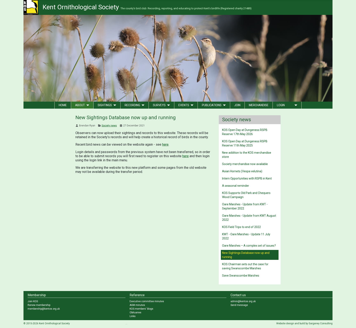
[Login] (295, 105)
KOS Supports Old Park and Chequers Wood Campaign (246, 195)
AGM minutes (137, 305)
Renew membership (39, 305)
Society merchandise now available (245, 164)
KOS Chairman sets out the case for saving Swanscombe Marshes (245, 266)
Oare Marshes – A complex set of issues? (249, 245)
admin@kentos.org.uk (243, 301)
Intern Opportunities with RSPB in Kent (247, 178)
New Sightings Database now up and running (245, 255)
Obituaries (135, 312)
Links (133, 316)
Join (237, 105)
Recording (132, 105)
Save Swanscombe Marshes (240, 275)
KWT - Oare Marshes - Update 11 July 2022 (246, 236)
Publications (211, 105)
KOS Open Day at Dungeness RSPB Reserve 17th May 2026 (244, 132)
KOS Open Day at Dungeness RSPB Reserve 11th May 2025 (244, 143)
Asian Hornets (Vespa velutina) (242, 171)
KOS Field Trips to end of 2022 (241, 227)
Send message (239, 305)
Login (281, 105)
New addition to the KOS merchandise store (246, 154)
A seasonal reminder (235, 185)
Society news (109, 125)
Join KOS (33, 301)
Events (183, 105)
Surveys (159, 105)
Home (63, 105)
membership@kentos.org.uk (44, 308)
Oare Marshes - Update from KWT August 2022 (249, 217)
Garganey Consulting (321, 323)
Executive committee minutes (147, 301)
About (80, 105)
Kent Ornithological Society (147, 7)
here (165, 144)
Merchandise (258, 105)
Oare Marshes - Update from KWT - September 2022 (245, 206)
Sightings (105, 105)
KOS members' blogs (141, 308)
